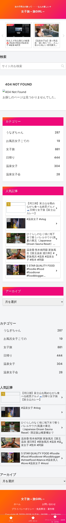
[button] (63, 66)
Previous (2, 35)
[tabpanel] (18, 35)
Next (63, 35)
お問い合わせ (49, 504)
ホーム (17, 504)
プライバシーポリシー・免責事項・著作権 (33, 509)
